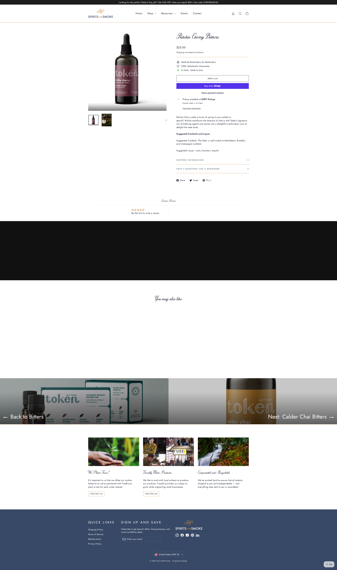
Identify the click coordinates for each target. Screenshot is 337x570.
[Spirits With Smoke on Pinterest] (192, 535)
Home (139, 13)
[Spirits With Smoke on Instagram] (177, 535)
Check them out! (96, 493)
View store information (192, 108)
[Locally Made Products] (168, 451)
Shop (150, 13)
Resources (167, 13)
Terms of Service (95, 534)
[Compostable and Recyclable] (223, 451)
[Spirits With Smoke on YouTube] (187, 535)
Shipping (180, 52)
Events (184, 13)
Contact (197, 13)
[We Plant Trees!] (113, 451)
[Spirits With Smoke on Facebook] (182, 535)
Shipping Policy (95, 529)
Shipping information (190, 160)
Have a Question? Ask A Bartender (198, 168)
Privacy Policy (94, 543)
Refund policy (94, 539)
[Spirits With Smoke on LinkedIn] (197, 535)
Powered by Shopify (179, 561)
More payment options (213, 92)
